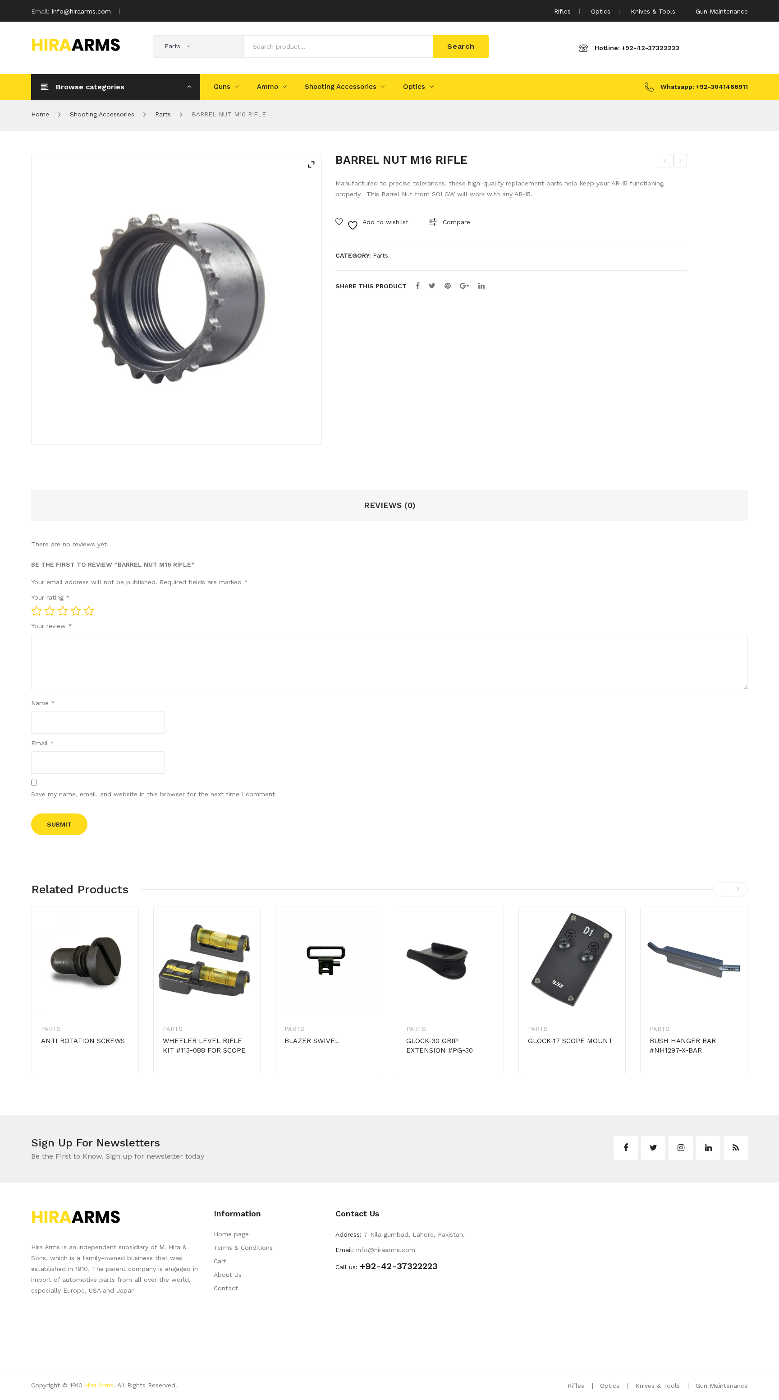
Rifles (562, 11)
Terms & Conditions (243, 1247)
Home (40, 114)
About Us (228, 1274)
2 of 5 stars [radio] (49, 610)
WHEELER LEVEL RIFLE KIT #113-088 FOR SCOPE (204, 1045)
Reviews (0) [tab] (390, 505)
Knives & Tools (653, 11)
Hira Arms (99, 1385)
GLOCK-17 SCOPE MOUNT (570, 1041)
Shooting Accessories (340, 87)
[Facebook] (418, 286)
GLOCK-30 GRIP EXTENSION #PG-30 (439, 1045)
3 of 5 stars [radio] (62, 610)
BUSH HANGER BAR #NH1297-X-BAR (683, 1045)
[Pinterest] (447, 286)
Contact (226, 1288)
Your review (51, 625)
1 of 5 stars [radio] (36, 610)
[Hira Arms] (75, 43)
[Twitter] (432, 286)
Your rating (50, 597)
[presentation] (726, 889)
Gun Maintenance (722, 11)
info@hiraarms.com (81, 11)
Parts (163, 114)
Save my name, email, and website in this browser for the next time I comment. (154, 794)
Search (461, 46)
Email (42, 743)
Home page (231, 1234)
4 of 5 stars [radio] (75, 610)
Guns (222, 87)
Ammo (267, 87)
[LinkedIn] (481, 286)
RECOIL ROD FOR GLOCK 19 (681, 162)
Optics (600, 11)
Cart (220, 1261)
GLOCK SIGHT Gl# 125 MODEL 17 (665, 162)
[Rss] (736, 1148)
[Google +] (464, 286)
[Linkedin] (708, 1148)
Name (43, 703)
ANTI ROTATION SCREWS (83, 1041)
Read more (72, 1069)
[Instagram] (681, 1148)
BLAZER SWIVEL (311, 1041)
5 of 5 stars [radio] (88, 610)
